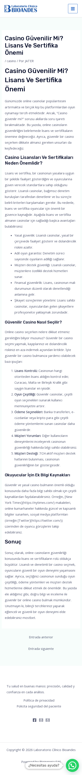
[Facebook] (35, 720)
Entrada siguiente (41, 648)
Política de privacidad (38, 700)
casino (11, 61)
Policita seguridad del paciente (39, 706)
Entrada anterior (41, 637)
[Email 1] (41, 720)
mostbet (29, 617)
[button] (72, 765)
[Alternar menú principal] (73, 9)
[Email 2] (48, 720)
